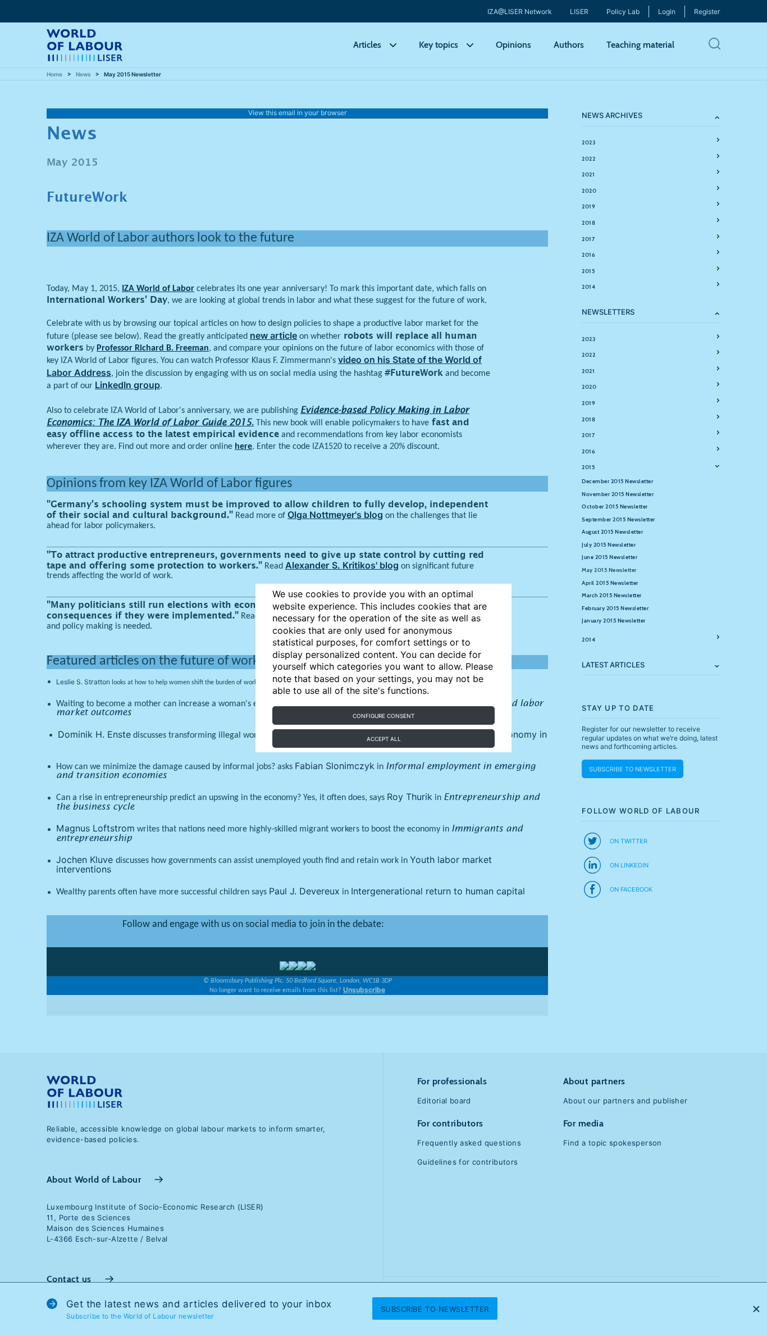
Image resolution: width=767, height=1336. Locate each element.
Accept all (384, 738)
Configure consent (383, 715)
